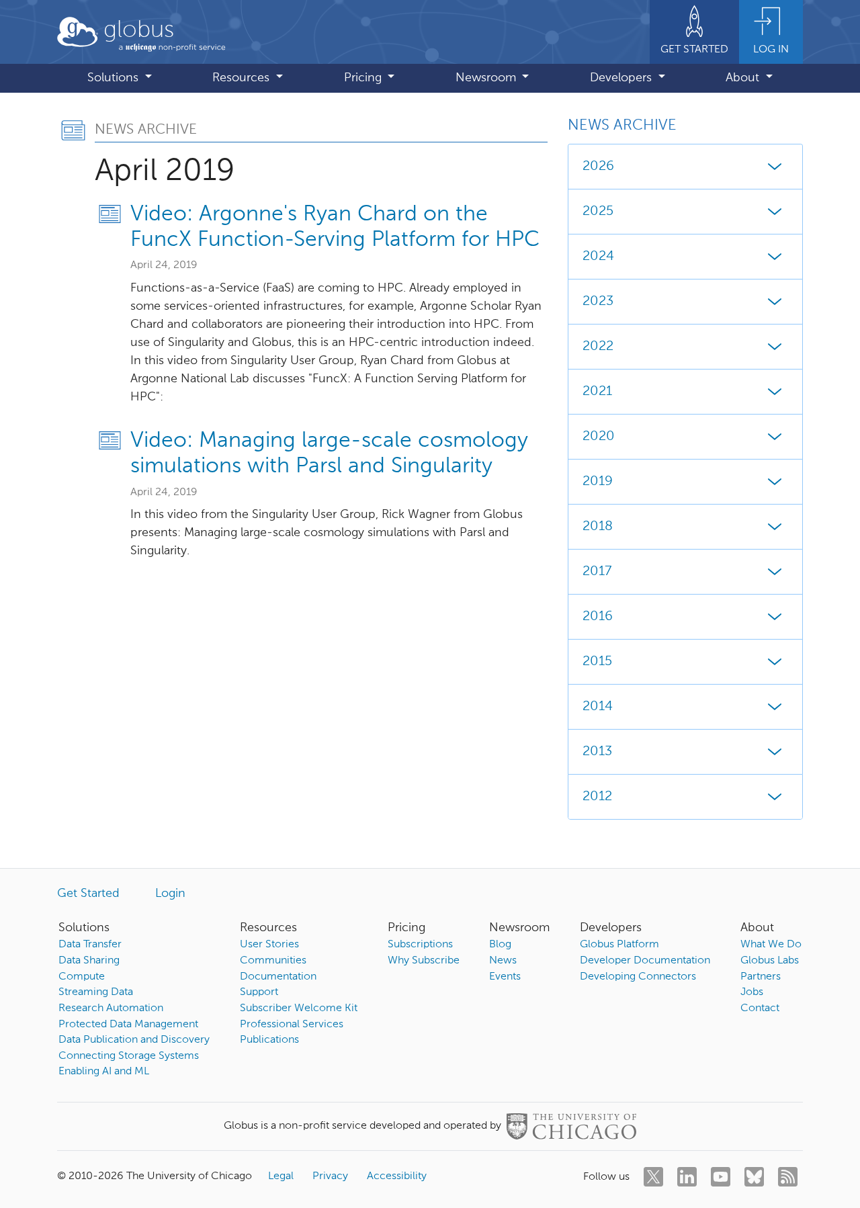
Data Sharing (89, 960)
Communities (273, 960)
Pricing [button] (364, 78)
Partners (760, 977)
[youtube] (720, 1177)
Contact (759, 1008)
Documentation (278, 977)
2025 (598, 211)
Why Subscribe (424, 960)
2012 (597, 797)
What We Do (771, 944)
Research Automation (110, 1008)
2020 (599, 436)
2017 (597, 571)
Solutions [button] (114, 78)
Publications (269, 1040)
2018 (598, 526)
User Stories (269, 944)
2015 (597, 661)
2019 (598, 481)
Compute (81, 977)
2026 (598, 166)
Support (259, 992)
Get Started (88, 894)
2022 (598, 346)
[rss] (788, 1177)
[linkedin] (687, 1177)
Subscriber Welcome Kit (298, 1008)
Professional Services (291, 1024)
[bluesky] (754, 1177)
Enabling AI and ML (103, 1071)
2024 (598, 256)
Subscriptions (420, 944)
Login (170, 894)
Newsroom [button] (487, 78)
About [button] (744, 78)
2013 (597, 752)
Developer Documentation (645, 960)
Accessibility (397, 1176)
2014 (598, 707)
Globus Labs (769, 960)
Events (505, 977)
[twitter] (653, 1177)
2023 (598, 301)
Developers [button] (622, 78)
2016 (598, 616)
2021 (597, 391)
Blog (500, 944)
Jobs (751, 992)
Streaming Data (95, 992)
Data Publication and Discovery (134, 1040)
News (503, 960)
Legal (281, 1176)
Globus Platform (619, 944)
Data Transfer (90, 944)
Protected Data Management (128, 1024)
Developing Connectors (638, 977)
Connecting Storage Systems (128, 1056)
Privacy (330, 1176)
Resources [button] (242, 78)
